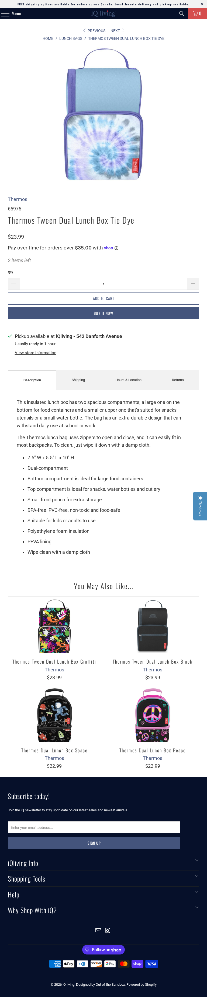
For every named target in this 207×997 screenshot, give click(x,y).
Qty (10, 272)
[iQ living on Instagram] (108, 931)
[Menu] (2, 13)
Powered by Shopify (141, 984)
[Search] (182, 13)
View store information (35, 352)
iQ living (68, 984)
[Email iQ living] (99, 931)
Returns (178, 380)
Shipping (78, 380)
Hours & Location (128, 380)
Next (116, 31)
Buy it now (103, 313)
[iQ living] (103, 13)
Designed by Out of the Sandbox (100, 984)
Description (32, 380)
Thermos (17, 199)
